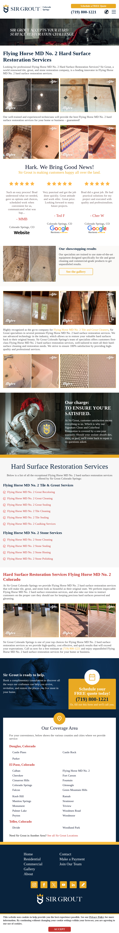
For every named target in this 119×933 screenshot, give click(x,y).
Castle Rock (69, 752)
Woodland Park (71, 827)
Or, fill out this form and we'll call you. (92, 704)
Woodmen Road (72, 810)
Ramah (67, 796)
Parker (16, 758)
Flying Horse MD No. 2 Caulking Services (31, 523)
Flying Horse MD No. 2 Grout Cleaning (30, 498)
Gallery (29, 869)
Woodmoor (69, 815)
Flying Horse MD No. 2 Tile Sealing (28, 517)
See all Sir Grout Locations (62, 835)
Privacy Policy (96, 917)
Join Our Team (71, 864)
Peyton (16, 815)
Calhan (16, 770)
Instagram (34, 884)
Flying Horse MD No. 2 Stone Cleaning (29, 539)
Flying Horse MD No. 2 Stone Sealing (29, 545)
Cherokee (17, 775)
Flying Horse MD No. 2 (76, 770)
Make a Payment (72, 859)
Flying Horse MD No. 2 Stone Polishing (30, 558)
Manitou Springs (21, 801)
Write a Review (82, 884)
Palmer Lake (19, 810)
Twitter (53, 884)
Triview (67, 805)
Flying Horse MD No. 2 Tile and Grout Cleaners (81, 329)
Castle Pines (19, 752)
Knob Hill (18, 796)
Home (28, 854)
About (28, 874)
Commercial (33, 864)
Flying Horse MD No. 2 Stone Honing (29, 552)
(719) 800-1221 (83, 12)
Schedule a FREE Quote (93, 6)
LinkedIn (73, 884)
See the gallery (76, 271)
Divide (16, 827)
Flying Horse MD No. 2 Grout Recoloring (31, 492)
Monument (18, 805)
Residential (32, 859)
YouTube (63, 884)
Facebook (43, 884)
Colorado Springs (22, 785)
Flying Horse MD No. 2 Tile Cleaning (28, 511)
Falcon (16, 789)
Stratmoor (68, 801)
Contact (65, 854)
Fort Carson (69, 775)
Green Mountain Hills (75, 789)
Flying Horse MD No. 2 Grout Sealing (29, 504)
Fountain (68, 780)
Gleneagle (68, 785)
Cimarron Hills (20, 780)
